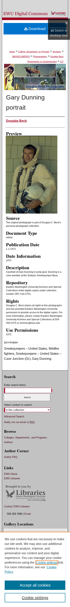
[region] (35, 569)
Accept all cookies (35, 585)
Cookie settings (46, 562)
